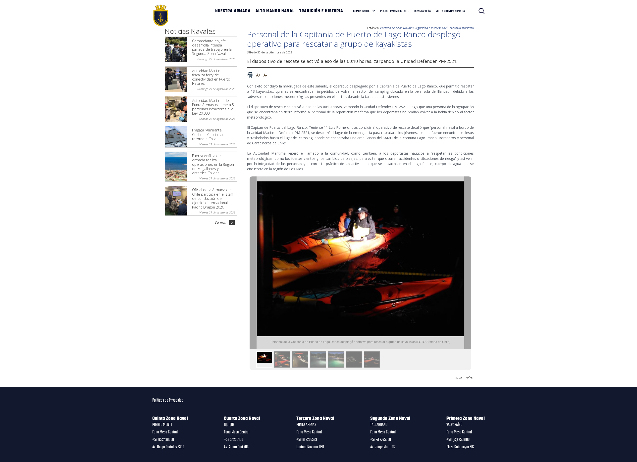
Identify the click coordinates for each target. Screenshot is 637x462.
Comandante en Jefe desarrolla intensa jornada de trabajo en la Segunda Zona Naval (212, 47)
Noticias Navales (403, 28)
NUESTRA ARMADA (233, 11)
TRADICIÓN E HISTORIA (321, 11)
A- (265, 75)
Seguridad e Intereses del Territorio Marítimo (444, 28)
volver (470, 377)
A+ (258, 75)
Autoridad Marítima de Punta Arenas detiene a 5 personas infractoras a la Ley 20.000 (213, 107)
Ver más (220, 222)
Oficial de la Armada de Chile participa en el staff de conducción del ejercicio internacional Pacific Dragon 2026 (212, 198)
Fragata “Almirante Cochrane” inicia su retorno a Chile (207, 134)
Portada (385, 28)
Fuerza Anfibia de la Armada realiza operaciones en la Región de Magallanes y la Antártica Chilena (213, 164)
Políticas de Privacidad (167, 400)
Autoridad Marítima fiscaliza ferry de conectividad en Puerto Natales (211, 77)
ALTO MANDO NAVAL (275, 11)
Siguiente (467, 262)
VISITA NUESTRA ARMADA (450, 11)
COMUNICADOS (361, 11)
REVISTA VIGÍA (422, 11)
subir (459, 377)
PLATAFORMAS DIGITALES (394, 11)
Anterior (253, 262)
